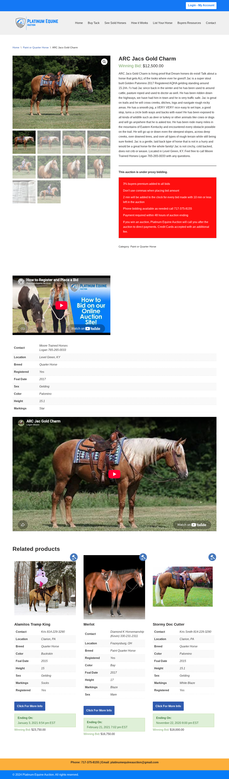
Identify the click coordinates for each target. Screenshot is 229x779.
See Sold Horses (115, 22)
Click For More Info (30, 706)
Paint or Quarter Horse (36, 47)
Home (79, 22)
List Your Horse (162, 22)
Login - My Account (201, 5)
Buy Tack (93, 22)
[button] (104, 62)
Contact (211, 22)
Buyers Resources (189, 22)
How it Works (139, 22)
